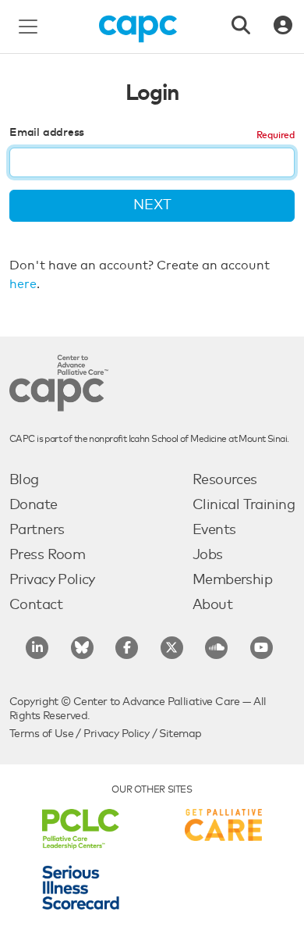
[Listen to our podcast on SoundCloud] (216, 647)
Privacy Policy (52, 580)
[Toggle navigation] (28, 26)
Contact (35, 605)
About (212, 605)
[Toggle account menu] (283, 26)
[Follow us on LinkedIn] (37, 647)
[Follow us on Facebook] (126, 647)
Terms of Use (41, 734)
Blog (24, 480)
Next (152, 205)
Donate (33, 505)
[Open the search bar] (241, 26)
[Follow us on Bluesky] (82, 647)
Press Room (47, 555)
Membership (232, 580)
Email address (46, 132)
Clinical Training (244, 505)
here (23, 284)
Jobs (208, 555)
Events (214, 530)
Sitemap (180, 734)
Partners (36, 530)
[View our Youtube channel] (261, 647)
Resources (225, 480)
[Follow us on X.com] (172, 647)
